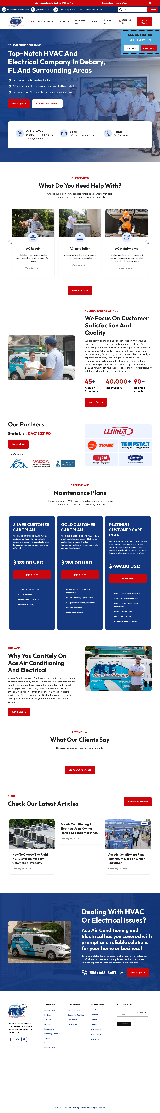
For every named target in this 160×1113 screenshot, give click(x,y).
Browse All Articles (138, 801)
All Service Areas (97, 1040)
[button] (46, 21)
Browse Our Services (47, 103)
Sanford (94, 1015)
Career (47, 1038)
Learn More (18, 444)
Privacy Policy (49, 1047)
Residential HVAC (74, 1010)
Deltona (94, 1024)
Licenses (47, 1024)
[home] (16, 21)
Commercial (63, 21)
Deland (94, 1019)
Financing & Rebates (52, 1033)
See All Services (80, 290)
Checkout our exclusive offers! (114, 3)
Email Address (123, 1015)
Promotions (49, 1029)
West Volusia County (99, 1034)
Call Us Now (148, 48)
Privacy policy (49, 1010)
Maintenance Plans (79, 21)
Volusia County (97, 1029)
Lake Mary (95, 1010)
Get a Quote (144, 21)
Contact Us (108, 21)
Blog (46, 1043)
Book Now (131, 48)
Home (31, 21)
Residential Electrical (76, 1015)
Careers (47, 1020)
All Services (72, 1024)
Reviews (47, 1015)
